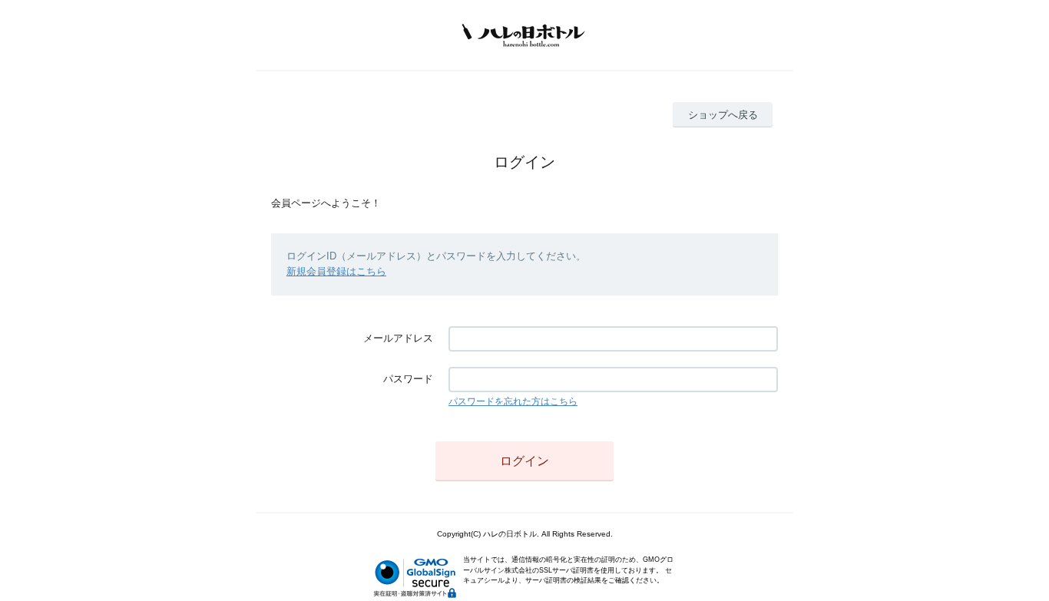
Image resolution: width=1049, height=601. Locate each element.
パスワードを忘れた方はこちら (512, 401)
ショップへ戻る (723, 115)
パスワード (408, 379)
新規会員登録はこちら (336, 271)
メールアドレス (398, 338)
